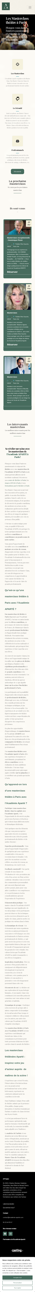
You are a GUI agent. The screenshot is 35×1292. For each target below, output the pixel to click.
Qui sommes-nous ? (9, 1208)
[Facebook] (5, 1234)
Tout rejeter (17, 1288)
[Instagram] (10, 1234)
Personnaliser (17, 1282)
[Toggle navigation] (30, 7)
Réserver (12, 272)
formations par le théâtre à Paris (17, 486)
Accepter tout (17, 1277)
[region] (17, 1274)
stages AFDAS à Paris (13, 483)
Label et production (8, 1204)
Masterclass (12, 313)
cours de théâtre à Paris (17, 480)
